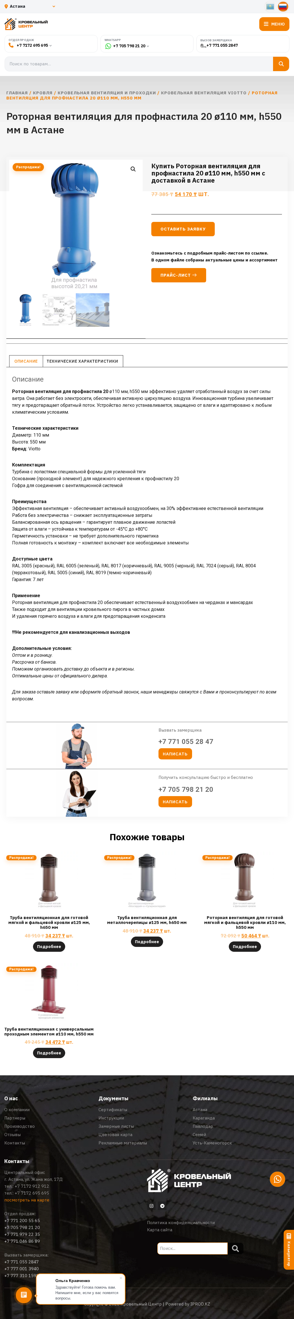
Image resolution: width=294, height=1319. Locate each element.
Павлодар (203, 1126)
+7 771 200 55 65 (22, 1220)
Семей (199, 1134)
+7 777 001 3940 (21, 1268)
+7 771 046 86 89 (22, 1241)
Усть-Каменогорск (212, 1143)
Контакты (14, 1143)
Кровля (43, 92)
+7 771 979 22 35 (22, 1234)
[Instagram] (151, 1205)
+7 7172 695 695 (32, 45)
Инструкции (111, 1118)
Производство (19, 1126)
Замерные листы (116, 1126)
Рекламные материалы (122, 1143)
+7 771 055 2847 (222, 45)
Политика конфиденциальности (181, 1222)
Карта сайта (159, 1229)
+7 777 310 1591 (21, 1275)
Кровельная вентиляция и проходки (107, 92)
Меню (278, 24)
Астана (200, 1109)
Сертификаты (112, 1109)
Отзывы (12, 1134)
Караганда (204, 1118)
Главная (17, 92)
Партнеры (14, 1118)
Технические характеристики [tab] (82, 361)
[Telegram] (162, 1205)
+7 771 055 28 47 (185, 742)
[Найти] (281, 64)
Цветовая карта (115, 1134)
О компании (17, 1109)
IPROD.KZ (200, 1304)
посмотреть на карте (26, 1200)
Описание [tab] (26, 361)
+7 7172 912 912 (32, 1186)
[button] (133, 169)
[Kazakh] (270, 6)
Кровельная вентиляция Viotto (204, 92)
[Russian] (283, 6)
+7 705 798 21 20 (129, 45)
